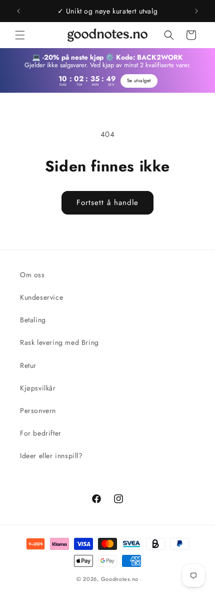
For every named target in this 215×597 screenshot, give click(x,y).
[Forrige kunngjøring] (19, 11)
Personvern (38, 411)
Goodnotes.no (119, 579)
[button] (20, 35)
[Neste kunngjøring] (197, 11)
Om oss (32, 275)
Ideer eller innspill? (51, 456)
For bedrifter (41, 433)
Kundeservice (41, 297)
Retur (28, 365)
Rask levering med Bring (59, 342)
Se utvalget (139, 80)
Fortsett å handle (107, 202)
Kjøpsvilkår (38, 388)
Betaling (33, 320)
